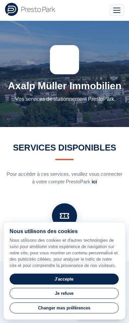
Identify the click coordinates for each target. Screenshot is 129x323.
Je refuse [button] (64, 293)
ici (94, 181)
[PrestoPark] (30, 9)
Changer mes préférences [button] (64, 307)
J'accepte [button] (64, 279)
